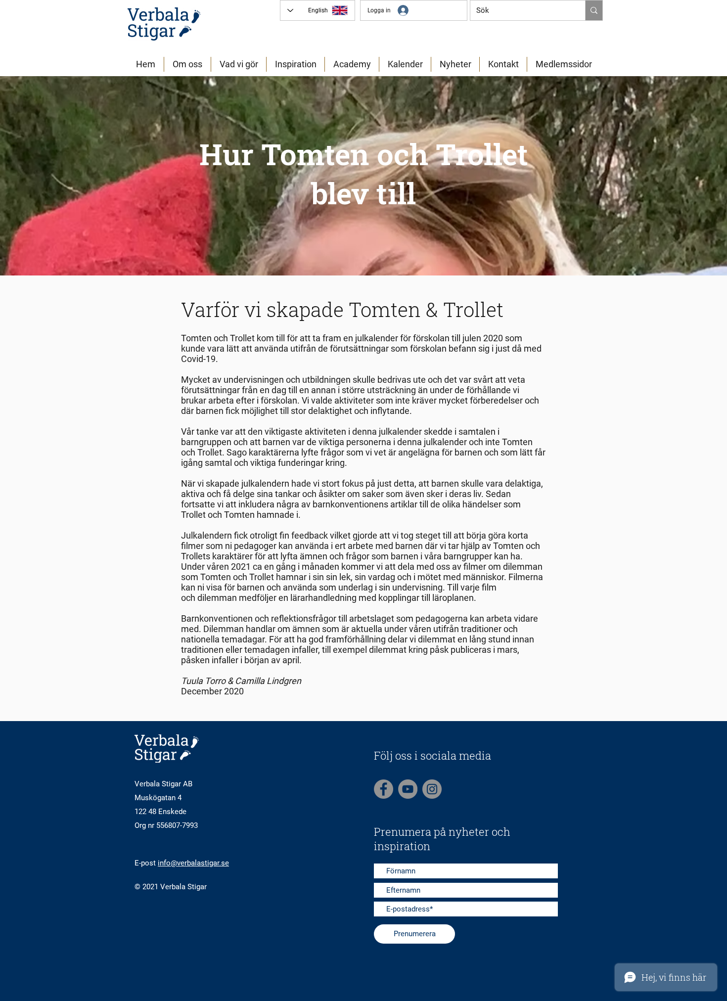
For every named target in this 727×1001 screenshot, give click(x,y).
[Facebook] (383, 789)
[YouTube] (407, 789)
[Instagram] (432, 789)
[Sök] (593, 10)
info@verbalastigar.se (193, 863)
